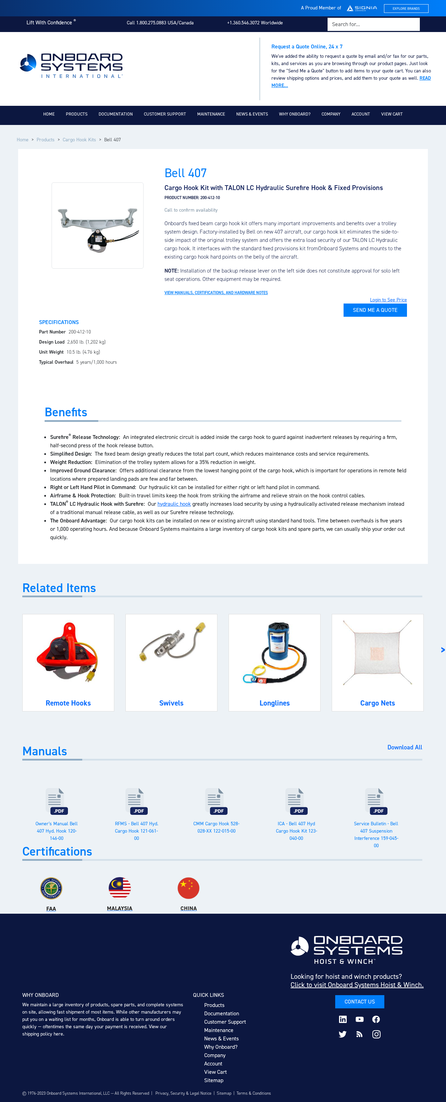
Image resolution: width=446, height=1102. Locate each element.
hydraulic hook (174, 503)
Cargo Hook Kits (79, 139)
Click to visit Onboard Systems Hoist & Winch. (357, 984)
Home (49, 114)
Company (331, 114)
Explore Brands (406, 8)
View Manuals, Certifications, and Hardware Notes (216, 293)
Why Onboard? (294, 114)
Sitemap (213, 1080)
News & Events (252, 114)
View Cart (392, 114)
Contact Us (360, 1001)
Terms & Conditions (254, 1093)
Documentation (116, 114)
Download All (404, 747)
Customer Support (165, 114)
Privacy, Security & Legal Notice (183, 1093)
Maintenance (211, 114)
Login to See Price (388, 300)
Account (361, 114)
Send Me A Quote (375, 310)
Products (76, 114)
